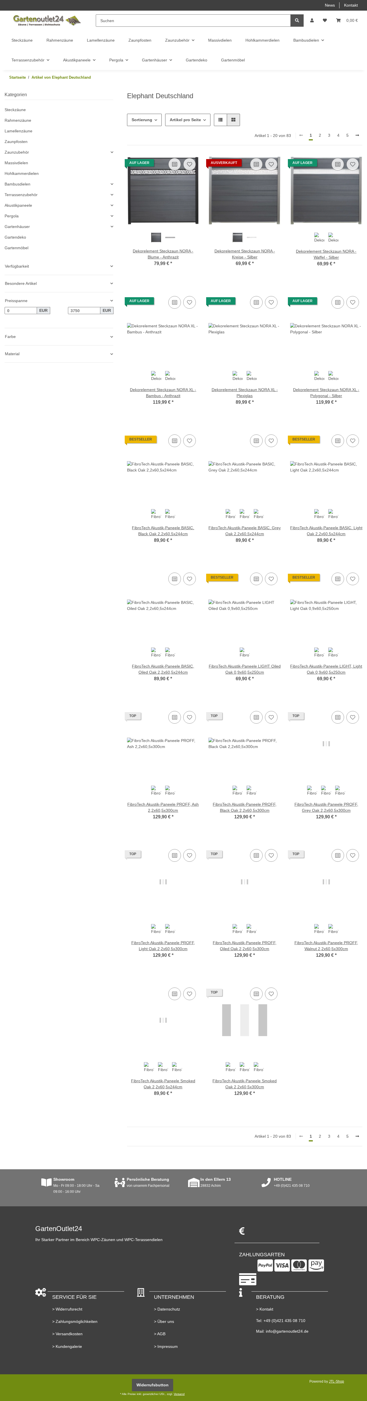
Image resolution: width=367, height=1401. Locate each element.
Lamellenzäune (18, 131)
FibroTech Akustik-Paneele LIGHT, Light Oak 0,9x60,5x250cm (326, 669)
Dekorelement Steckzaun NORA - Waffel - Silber (326, 254)
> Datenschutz (167, 1309)
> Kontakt (264, 1309)
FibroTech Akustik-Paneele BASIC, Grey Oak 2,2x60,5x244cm (244, 530)
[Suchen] (297, 20)
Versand (179, 1394)
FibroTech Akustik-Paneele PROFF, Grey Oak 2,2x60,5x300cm (326, 807)
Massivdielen (16, 163)
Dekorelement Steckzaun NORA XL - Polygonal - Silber (326, 392)
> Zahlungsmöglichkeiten (74, 1321)
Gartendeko (15, 237)
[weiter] (357, 135)
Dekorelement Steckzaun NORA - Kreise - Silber (244, 254)
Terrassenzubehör (21, 194)
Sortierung (142, 119)
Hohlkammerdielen (22, 173)
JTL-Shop (336, 1381)
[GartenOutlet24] (46, 20)
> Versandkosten (67, 1334)
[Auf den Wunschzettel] (189, 164)
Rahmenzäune (18, 120)
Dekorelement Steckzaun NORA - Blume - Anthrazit (163, 254)
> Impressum (166, 1346)
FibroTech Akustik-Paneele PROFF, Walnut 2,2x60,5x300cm (326, 945)
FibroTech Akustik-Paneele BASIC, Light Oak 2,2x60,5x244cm (326, 530)
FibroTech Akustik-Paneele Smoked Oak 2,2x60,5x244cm (163, 1084)
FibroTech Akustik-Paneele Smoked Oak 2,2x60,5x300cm (244, 1084)
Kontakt (351, 5)
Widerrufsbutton (152, 1385)
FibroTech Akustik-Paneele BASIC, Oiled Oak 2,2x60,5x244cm (163, 669)
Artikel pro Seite (185, 119)
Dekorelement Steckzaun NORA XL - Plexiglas (245, 392)
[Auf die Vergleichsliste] (174, 164)
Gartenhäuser (17, 226)
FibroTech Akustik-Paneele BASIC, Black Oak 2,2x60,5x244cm (163, 530)
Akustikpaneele (18, 205)
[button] (312, 20)
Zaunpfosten (16, 141)
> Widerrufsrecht (67, 1309)
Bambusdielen (17, 184)
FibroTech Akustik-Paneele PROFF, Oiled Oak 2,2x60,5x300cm (244, 945)
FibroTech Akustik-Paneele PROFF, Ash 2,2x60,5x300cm (163, 807)
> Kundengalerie (67, 1346)
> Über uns (164, 1321)
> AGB (159, 1334)
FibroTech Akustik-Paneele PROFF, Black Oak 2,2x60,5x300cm (244, 807)
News (330, 5)
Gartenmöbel (16, 248)
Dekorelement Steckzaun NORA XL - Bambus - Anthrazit (163, 392)
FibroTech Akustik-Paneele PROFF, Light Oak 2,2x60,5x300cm (163, 945)
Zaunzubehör (17, 152)
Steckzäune (15, 109)
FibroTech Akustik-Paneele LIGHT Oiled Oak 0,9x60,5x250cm (245, 669)
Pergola (12, 216)
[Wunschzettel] (324, 20)
